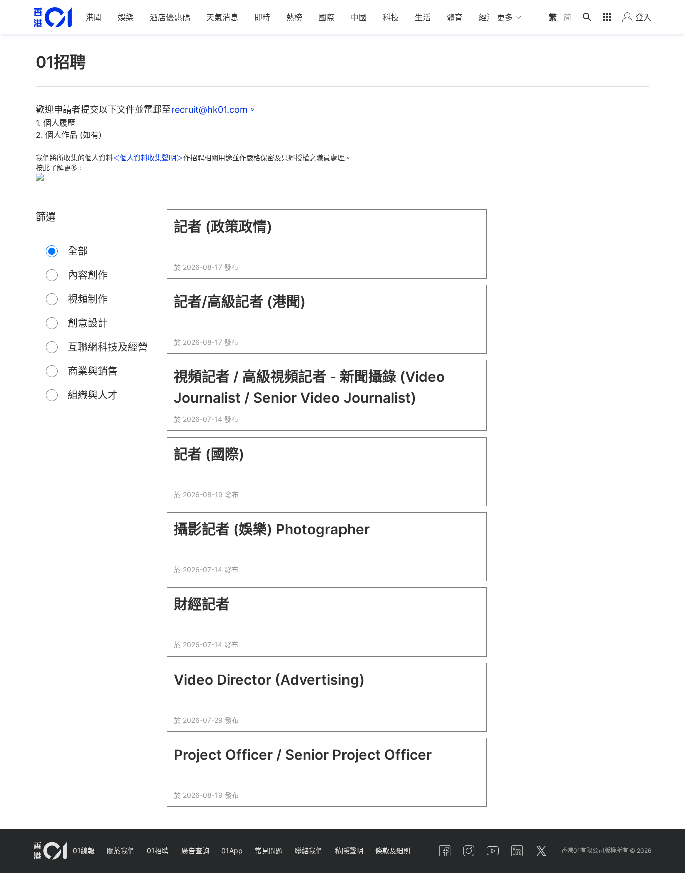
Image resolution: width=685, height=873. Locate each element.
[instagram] (469, 851)
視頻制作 (88, 299)
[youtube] (493, 851)
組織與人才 (93, 395)
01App (232, 850)
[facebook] (445, 851)
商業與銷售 (93, 371)
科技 (391, 17)
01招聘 (158, 850)
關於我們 (121, 850)
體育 (455, 17)
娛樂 (126, 17)
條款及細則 (392, 850)
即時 (262, 17)
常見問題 (269, 850)
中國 (359, 17)
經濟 (487, 17)
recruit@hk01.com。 (214, 109)
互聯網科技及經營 (108, 347)
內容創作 (88, 275)
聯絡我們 (309, 850)
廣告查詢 (195, 850)
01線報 (84, 850)
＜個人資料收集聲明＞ (148, 157)
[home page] (53, 17)
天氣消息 (222, 17)
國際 (326, 17)
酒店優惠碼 (170, 17)
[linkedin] (517, 851)
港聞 (94, 17)
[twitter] (541, 851)
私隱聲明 (349, 850)
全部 (78, 251)
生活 (423, 17)
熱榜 (294, 17)
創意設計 (88, 323)
